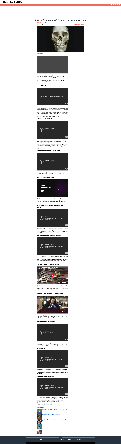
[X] (113, 4)
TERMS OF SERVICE (42, 440)
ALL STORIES (73, 1)
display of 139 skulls (59, 107)
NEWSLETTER (25, 1)
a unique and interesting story (54, 109)
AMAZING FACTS (32, 1)
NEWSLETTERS (62, 439)
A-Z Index (69, 440)
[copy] (42, 24)
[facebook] (111, 4)
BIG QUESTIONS (67, 1)
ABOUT (41, 439)
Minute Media (58, 443)
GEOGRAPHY (45, 1)
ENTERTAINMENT (39, 1)
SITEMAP (61, 440)
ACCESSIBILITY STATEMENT (53, 440)
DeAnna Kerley (38, 22)
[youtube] (119, 4)
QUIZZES (61, 1)
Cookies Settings (78, 440)
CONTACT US (51, 439)
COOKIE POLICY (78, 439)
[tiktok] (117, 4)
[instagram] (115, 4)
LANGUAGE (56, 1)
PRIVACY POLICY (70, 439)
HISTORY (51, 1)
